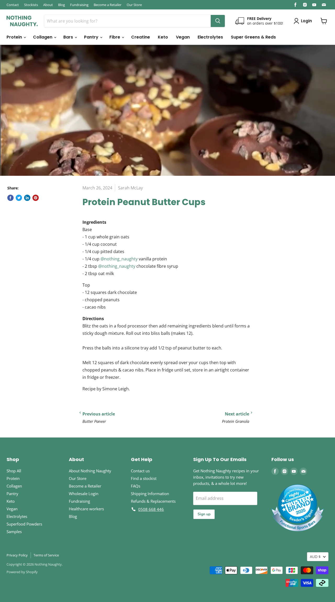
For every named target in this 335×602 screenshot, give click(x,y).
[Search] (218, 21)
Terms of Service (46, 555)
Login (306, 21)
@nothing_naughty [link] (119, 259)
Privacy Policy (17, 555)
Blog (61, 4)
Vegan (183, 37)
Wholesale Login (83, 493)
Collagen (43, 37)
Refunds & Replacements (153, 501)
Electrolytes (210, 37)
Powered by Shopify (22, 572)
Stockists (31, 4)
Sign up (204, 514)
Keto (163, 37)
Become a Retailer (107, 4)
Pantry (91, 37)
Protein (15, 37)
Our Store (134, 4)
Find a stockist (144, 478)
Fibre (115, 37)
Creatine (140, 37)
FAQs (135, 486)
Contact (13, 4)
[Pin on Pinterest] (35, 198)
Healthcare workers (86, 508)
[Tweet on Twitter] (19, 198)
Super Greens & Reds (253, 37)
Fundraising (79, 4)
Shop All (14, 470)
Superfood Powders (24, 524)
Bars (68, 37)
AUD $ (315, 556)
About (48, 4)
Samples (14, 531)
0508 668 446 (151, 509)
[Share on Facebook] (10, 198)
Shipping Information (150, 493)
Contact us (140, 470)
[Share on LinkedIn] (27, 198)
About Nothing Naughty (90, 470)
